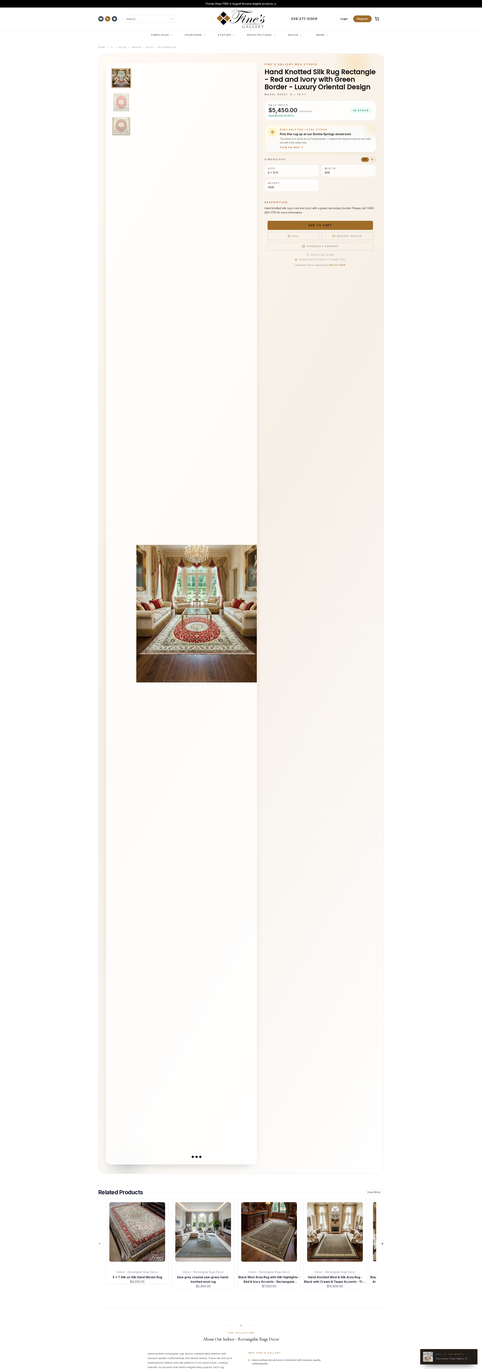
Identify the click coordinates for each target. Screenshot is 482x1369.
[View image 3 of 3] (121, 126)
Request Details (349, 236)
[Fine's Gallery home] (241, 18)
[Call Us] (108, 19)
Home (101, 47)
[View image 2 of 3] (121, 102)
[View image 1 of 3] (121, 78)
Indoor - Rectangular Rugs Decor (137, 1272)
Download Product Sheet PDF (322, 259)
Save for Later (322, 255)
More (321, 34)
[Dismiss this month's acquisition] (474, 1352)
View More (374, 1192)
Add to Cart (320, 225)
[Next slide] (251, 614)
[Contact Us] (101, 19)
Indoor (136, 47)
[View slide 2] (196, 1156)
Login (344, 18)
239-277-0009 (337, 265)
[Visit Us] (115, 19)
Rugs (149, 47)
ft (365, 159)
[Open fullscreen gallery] (196, 613)
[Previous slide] (142, 614)
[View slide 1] (192, 1156)
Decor (122, 47)
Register (362, 18)
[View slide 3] (200, 1156)
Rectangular (167, 47)
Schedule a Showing (322, 246)
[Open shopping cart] (377, 19)
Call (295, 236)
